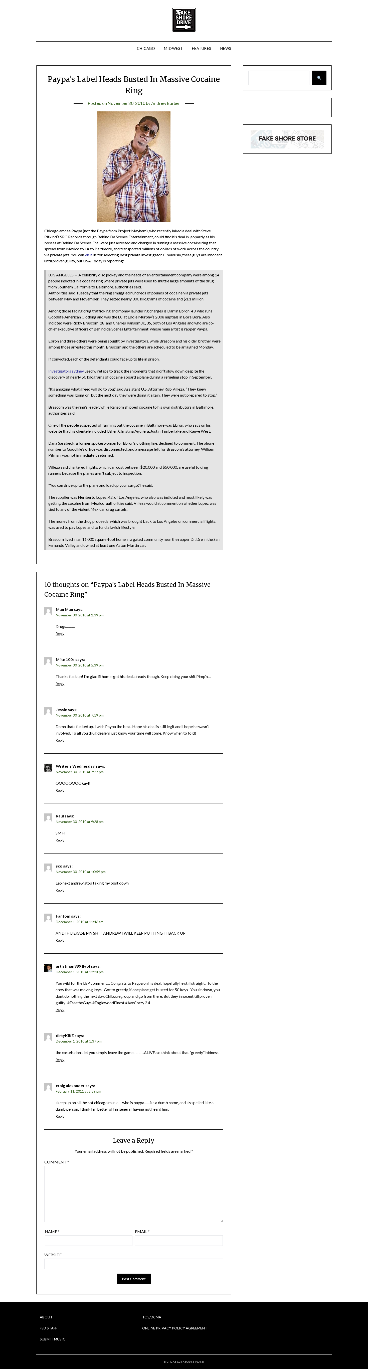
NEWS (225, 48)
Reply (60, 633)
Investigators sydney (66, 371)
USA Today (93, 260)
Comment (56, 1161)
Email (142, 1231)
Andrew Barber (165, 103)
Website (53, 1254)
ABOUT (46, 1317)
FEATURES (201, 48)
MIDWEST (173, 48)
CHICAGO (146, 48)
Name (52, 1231)
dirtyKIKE (65, 1035)
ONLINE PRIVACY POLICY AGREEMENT (174, 1328)
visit (88, 254)
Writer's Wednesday (75, 766)
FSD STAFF (48, 1328)
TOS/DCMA (151, 1317)
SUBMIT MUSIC (52, 1339)
